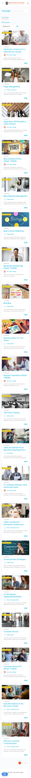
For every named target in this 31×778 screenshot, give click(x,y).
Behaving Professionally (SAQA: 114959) (13, 267)
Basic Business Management (15, 196)
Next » (28, 763)
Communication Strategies (15, 559)
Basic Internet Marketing (14, 231)
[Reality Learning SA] (5, 90)
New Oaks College (11, 55)
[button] (5, 774)
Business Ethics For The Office (13, 339)
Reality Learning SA (12, 89)
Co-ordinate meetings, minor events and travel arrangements (15, 486)
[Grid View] (17, 26)
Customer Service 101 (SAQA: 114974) (13, 667)
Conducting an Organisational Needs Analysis (12, 595)
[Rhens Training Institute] (5, 528)
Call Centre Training (12, 412)
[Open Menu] (3, 3)
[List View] (20, 26)
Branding (7, 303)
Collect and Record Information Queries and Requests (13, 523)
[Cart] (28, 3)
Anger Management (12, 86)
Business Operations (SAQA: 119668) (15, 376)
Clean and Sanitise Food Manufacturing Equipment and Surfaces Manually (14, 448)
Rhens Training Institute (13, 527)
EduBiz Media (10, 199)
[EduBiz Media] (5, 199)
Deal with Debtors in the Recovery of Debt (13, 705)
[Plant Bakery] (5, 453)
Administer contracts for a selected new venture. (14, 50)
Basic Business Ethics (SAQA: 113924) (12, 160)
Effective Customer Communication (12, 742)
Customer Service (11, 631)
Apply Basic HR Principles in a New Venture (15, 122)
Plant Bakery (10, 453)
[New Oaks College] (5, 55)
